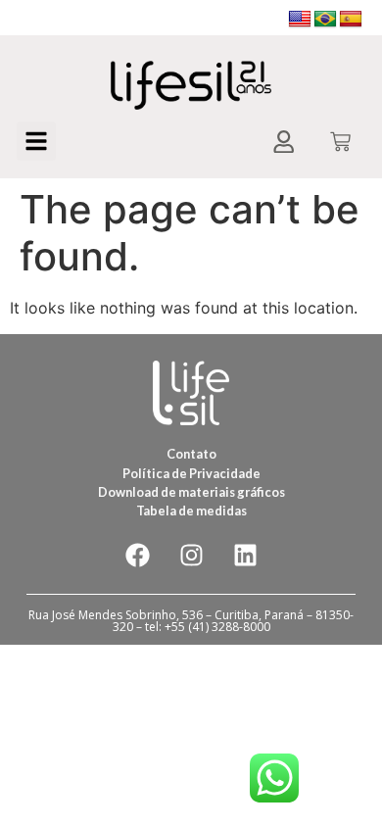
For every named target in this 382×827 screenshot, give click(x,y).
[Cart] (340, 144)
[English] (299, 19)
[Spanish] (350, 19)
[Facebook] (137, 554)
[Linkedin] (244, 554)
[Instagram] (191, 554)
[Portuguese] (325, 19)
